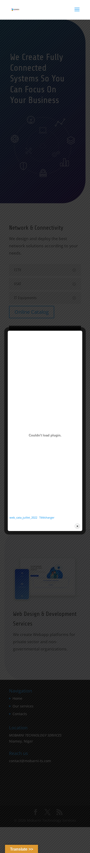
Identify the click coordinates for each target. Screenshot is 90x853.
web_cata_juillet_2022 (23, 517)
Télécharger (46, 517)
